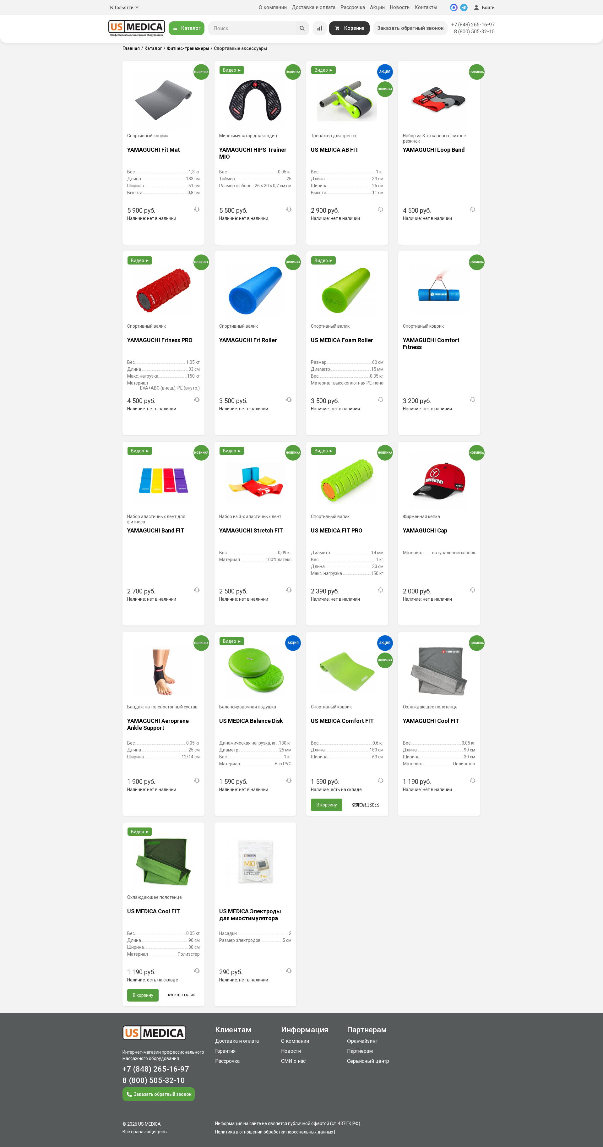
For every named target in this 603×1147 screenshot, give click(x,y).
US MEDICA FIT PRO (336, 530)
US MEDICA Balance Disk (251, 721)
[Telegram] (464, 7)
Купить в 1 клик (365, 804)
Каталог (191, 28)
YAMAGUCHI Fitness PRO (160, 340)
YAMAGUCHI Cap (425, 530)
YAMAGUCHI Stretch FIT (251, 530)
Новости (400, 7)
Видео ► (232, 70)
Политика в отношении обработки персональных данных (274, 1131)
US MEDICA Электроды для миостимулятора (250, 914)
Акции (377, 7)
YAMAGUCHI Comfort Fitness (431, 343)
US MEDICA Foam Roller (342, 340)
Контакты (426, 7)
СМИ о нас (293, 1061)
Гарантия (225, 1051)
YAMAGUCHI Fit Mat (153, 149)
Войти (488, 7)
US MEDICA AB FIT (335, 149)
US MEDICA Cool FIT (153, 911)
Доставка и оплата (313, 7)
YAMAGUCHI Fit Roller (248, 340)
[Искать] (302, 28)
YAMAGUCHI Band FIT (155, 530)
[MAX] (454, 7)
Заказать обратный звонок (410, 28)
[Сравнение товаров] (320, 28)
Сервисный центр (368, 1061)
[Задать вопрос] (196, 209)
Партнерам (360, 1051)
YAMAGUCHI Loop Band (434, 149)
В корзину (327, 804)
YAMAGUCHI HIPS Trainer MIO (252, 153)
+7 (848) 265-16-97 (473, 25)
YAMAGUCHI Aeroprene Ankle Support (158, 724)
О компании (273, 7)
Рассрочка (352, 7)
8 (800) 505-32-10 (474, 32)
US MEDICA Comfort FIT (342, 721)
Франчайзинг (362, 1041)
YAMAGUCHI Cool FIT (431, 721)
